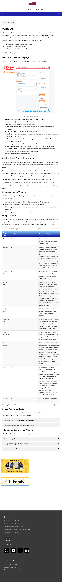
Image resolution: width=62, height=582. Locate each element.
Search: (39, 229)
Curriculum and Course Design (13, 527)
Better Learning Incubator (12, 532)
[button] (9, 234)
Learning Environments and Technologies (17, 529)
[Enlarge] (58, 67)
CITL (20, 9)
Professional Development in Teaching (16, 524)
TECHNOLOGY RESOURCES (34, 9)
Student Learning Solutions (12, 521)
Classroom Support (10, 567)
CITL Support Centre (10, 564)
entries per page (13, 229)
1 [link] (53, 405)
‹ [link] (50, 405)
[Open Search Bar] (59, 14)
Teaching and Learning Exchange (14, 570)
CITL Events (7, 544)
